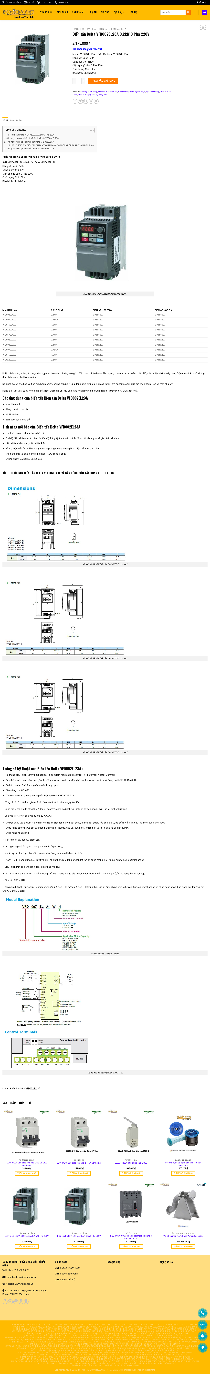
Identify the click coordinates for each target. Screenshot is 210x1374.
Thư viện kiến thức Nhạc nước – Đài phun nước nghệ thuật (47, 1359)
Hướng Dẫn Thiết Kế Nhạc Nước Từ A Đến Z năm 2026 (84, 1346)
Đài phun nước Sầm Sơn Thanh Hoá (80, 1342)
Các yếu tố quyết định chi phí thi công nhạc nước (100, 1355)
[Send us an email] (206, 2)
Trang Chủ (46, 12)
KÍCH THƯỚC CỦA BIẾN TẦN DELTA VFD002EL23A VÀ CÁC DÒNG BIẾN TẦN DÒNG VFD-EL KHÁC (52, 145)
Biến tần (103, 29)
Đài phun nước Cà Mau (62, 1331)
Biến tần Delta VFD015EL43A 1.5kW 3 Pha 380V (79, 1236)
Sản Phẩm (78, 12)
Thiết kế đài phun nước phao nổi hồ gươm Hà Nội (36, 1342)
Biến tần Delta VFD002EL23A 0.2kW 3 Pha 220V (32, 135)
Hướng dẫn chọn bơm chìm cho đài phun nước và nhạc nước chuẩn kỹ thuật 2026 (151, 1348)
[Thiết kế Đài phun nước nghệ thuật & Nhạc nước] (18, 12)
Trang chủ (78, 29)
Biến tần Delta (118, 29)
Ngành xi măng (152, 91)
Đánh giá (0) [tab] (15, 120)
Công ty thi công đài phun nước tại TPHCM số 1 (155, 1344)
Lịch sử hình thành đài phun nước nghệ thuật (96, 1361)
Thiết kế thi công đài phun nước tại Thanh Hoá (163, 1333)
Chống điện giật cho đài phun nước (31, 1329)
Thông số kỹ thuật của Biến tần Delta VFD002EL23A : (30, 148)
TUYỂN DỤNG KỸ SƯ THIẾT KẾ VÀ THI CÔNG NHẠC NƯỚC (47, 1355)
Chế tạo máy (123, 91)
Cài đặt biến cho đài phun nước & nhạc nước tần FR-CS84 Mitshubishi (156, 1352)
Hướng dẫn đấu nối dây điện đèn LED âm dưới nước (148, 1363)
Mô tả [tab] (5, 120)
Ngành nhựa (140, 91)
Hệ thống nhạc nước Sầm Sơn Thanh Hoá (121, 1342)
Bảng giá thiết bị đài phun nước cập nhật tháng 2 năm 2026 (61, 1344)
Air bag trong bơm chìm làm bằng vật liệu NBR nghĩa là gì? (174, 1338)
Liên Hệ (133, 12)
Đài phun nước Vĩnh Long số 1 (133, 1325)
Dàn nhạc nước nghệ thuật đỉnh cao (30, 1331)
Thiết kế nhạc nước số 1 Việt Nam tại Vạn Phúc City (139, 1329)
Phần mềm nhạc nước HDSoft (26, 1325)
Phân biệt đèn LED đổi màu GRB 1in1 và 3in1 (115, 1333)
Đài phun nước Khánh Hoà (89, 1331)
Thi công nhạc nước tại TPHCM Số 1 (111, 1344)
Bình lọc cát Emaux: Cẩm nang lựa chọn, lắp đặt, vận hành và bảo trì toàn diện (78, 1363)
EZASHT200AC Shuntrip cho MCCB (131, 1163)
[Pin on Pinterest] (91, 101)
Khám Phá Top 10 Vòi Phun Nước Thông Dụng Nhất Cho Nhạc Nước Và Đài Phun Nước (63, 1357)
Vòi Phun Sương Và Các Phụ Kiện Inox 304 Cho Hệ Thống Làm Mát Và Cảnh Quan (149, 1357)
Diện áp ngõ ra (163, 310)
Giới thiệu (62, 12)
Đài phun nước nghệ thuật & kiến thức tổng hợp (105, 1359)
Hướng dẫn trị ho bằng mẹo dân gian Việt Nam (37, 1327)
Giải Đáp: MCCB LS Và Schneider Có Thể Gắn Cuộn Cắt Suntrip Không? (105, 1365)
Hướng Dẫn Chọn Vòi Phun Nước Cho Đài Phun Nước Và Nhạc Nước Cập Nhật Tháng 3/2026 (62, 1348)
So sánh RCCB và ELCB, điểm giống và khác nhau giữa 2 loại (93, 1327)
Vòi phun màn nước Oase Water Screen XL (183, 1236)
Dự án (93, 12)
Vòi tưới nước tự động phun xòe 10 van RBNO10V (183, 1164)
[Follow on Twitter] (203, 2)
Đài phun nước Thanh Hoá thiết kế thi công (106, 1335)
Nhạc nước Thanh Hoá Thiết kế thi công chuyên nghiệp (53, 1335)
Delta (131, 91)
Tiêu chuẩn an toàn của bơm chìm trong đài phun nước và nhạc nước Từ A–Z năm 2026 (76, 1350)
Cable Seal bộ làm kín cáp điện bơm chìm (30, 1340)
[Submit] (188, 12)
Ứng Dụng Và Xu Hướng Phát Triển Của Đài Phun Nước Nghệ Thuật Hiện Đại (160, 1361)
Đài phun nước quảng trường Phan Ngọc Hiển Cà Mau (158, 1335)
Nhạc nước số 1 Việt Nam (128, 1338)
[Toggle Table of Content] (90, 130)
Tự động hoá (101, 94)
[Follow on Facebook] (198, 2)
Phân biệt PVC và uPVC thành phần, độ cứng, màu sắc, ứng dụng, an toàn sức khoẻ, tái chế (151, 1331)
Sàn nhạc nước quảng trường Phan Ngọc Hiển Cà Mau (33, 1338)
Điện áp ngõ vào (102, 310)
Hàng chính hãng (89, 91)
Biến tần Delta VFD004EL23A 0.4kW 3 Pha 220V (27, 1236)
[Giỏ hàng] (204, 12)
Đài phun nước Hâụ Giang (56, 1325)
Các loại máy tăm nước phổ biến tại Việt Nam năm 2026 (151, 1350)
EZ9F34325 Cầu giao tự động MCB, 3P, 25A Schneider (27, 1164)
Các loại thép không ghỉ (107, 1352)
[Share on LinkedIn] (96, 101)
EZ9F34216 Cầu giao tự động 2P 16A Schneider (79, 1163)
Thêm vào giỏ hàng (103, 80)
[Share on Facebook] (75, 101)
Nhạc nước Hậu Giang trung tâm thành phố (93, 1325)
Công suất (57, 310)
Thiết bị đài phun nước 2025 (120, 1340)
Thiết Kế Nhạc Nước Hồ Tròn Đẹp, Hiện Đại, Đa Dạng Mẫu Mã (158, 1355)
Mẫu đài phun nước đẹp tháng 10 (153, 1340)
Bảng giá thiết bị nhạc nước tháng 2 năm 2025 (174, 1325)
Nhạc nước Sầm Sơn (189, 1342)
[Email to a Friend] (85, 101)
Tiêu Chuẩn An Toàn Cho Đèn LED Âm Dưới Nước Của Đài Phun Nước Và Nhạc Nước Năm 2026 (159, 1346)
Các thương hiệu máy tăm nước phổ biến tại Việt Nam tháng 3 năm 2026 (55, 1352)
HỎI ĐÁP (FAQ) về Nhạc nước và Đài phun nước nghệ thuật (41, 1361)
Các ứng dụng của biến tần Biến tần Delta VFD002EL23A (32, 138)
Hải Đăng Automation (33, 1333)
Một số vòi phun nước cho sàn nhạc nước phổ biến (30, 1346)
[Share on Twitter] (80, 101)
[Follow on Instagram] (200, 2)
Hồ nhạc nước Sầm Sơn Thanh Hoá (160, 1342)
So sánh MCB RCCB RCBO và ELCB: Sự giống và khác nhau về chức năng (161, 1327)
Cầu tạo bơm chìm (95, 1340)
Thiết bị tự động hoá (86, 94)
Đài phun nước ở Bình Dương (182, 1329)
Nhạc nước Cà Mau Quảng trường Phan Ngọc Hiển (89, 1338)
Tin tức (105, 12)
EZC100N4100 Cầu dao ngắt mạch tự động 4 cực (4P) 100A (131, 1237)
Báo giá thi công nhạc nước (186, 1340)
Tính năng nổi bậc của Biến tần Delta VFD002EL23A (30, 142)
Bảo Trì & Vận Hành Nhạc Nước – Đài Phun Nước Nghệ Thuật (163, 1359)
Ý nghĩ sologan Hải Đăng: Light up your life (69, 1333)
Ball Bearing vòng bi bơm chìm (68, 1340)
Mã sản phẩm (10, 310)
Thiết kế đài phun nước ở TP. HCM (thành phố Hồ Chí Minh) (82, 1329)
